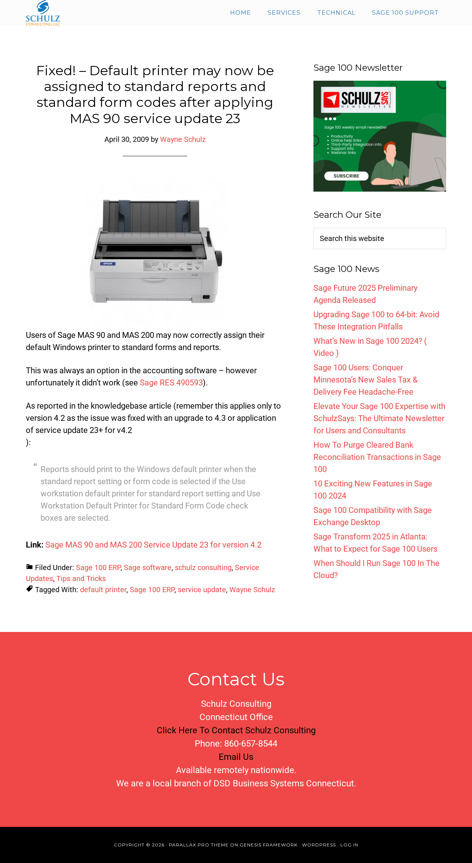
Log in (349, 845)
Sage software (147, 567)
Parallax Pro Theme (199, 845)
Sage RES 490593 (171, 382)
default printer (103, 589)
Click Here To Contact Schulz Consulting (236, 730)
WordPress (319, 845)
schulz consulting (203, 567)
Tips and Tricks (81, 578)
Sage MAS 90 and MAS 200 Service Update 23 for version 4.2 (153, 544)
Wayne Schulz (252, 589)
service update (202, 589)
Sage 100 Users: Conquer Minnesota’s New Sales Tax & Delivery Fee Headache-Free (365, 379)
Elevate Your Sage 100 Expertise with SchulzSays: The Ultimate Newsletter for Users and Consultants (379, 418)
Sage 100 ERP (98, 567)
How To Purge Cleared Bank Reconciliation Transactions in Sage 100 (377, 457)
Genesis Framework (269, 845)
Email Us (236, 757)
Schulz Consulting (92, 13)
